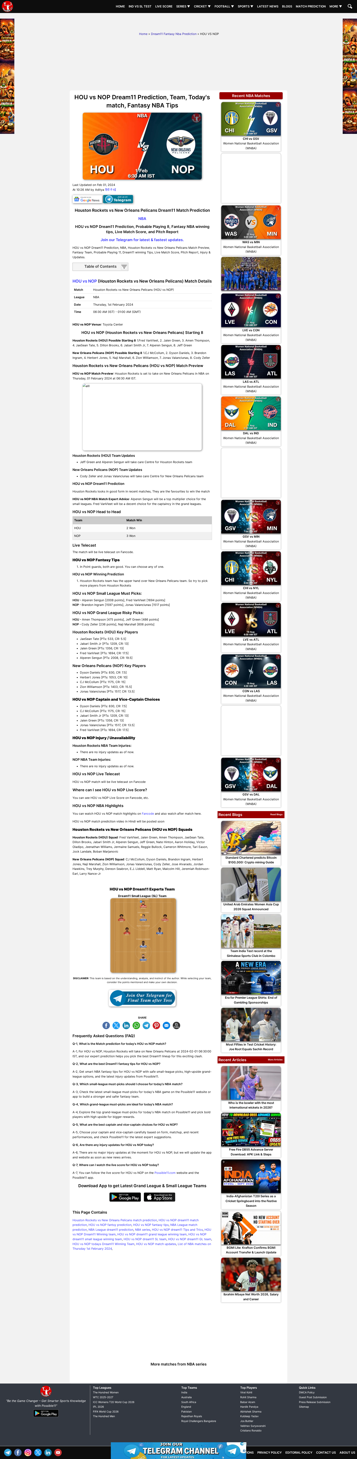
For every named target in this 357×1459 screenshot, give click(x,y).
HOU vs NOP (85, 281)
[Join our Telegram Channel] (142, 998)
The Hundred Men (104, 1416)
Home (120, 6)
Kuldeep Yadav (249, 1416)
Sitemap (304, 1406)
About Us (347, 1452)
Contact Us (326, 1452)
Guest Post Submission (313, 1397)
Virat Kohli (246, 1392)
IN (49, 1452)
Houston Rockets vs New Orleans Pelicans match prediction (115, 1220)
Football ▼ (224, 6)
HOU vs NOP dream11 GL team (189, 1239)
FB (107, 1025)
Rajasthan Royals (191, 1416)
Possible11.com (165, 1173)
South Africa (188, 1402)
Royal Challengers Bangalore (198, 1421)
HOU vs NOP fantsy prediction (110, 1225)
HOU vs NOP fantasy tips (151, 1225)
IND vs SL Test (140, 6)
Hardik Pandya (249, 1406)
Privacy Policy (269, 1452)
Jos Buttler (246, 1421)
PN (157, 1025)
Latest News (267, 6)
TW (117, 1025)
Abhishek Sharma (250, 1411)
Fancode (148, 813)
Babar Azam (247, 1402)
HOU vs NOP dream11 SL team (145, 1239)
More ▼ (335, 6)
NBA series (142, 1229)
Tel (8, 1452)
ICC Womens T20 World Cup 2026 (113, 1402)
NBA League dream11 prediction (111, 1229)
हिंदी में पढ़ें (110, 189)
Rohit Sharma (248, 1397)
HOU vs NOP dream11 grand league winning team (152, 1234)
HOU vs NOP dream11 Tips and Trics (177, 1229)
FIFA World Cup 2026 (106, 1411)
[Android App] (46, 1417)
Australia (186, 1397)
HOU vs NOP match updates (156, 1244)
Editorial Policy (298, 1452)
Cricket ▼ (202, 6)
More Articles (275, 1059)
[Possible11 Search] (350, 7)
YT (59, 1452)
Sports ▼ (245, 6)
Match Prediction (311, 6)
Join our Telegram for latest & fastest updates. (142, 240)
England (186, 1406)
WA (137, 1025)
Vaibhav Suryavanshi (253, 1425)
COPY (177, 1025)
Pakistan (186, 1411)
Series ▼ (183, 6)
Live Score (164, 6)
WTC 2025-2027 (103, 1397)
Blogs (287, 6)
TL (147, 1025)
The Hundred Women (106, 1392)
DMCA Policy (307, 1392)
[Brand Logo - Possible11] (46, 1396)
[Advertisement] (178, 21)
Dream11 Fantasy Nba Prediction (174, 34)
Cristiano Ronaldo (250, 1430)
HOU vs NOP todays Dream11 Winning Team (103, 1244)
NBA (142, 218)
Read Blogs (276, 814)
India (184, 1392)
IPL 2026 (98, 1406)
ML (167, 1025)
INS (28, 1452)
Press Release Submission (314, 1402)
